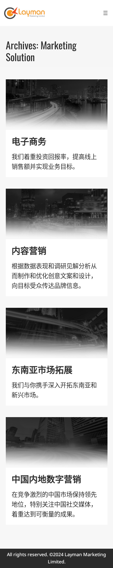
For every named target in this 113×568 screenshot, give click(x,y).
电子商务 (29, 141)
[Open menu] (105, 13)
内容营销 (29, 250)
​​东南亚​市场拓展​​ (42, 369)
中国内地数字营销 (46, 478)
